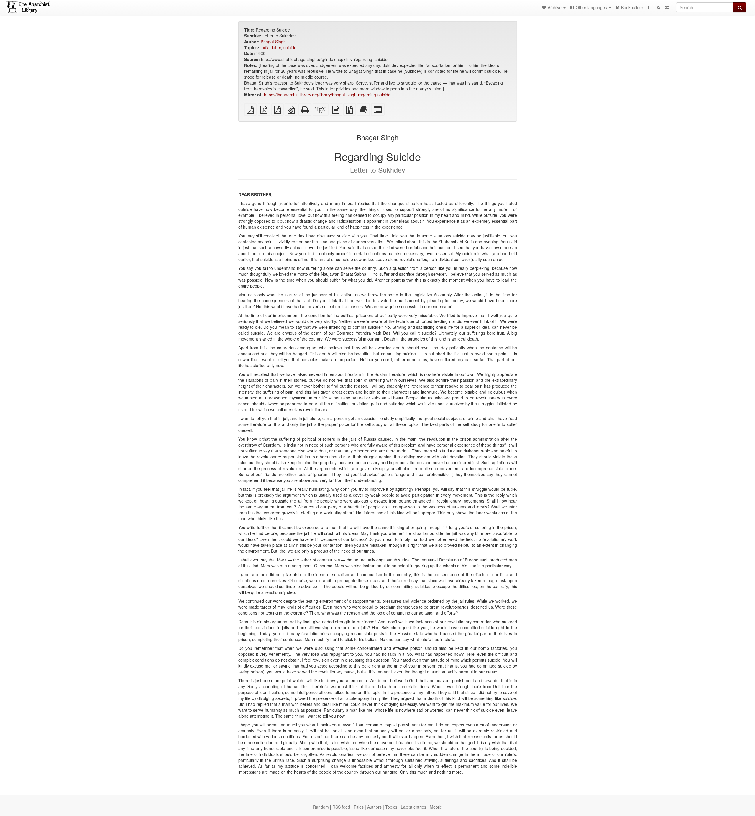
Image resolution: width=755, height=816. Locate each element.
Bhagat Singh (273, 41)
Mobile (436, 807)
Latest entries (413, 807)
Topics (391, 807)
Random (321, 807)
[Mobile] (649, 7)
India (265, 47)
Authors (374, 807)
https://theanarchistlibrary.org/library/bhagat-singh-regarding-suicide (327, 95)
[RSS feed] (658, 7)
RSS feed (341, 807)
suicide (289, 47)
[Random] (667, 7)
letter (276, 47)
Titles (359, 807)
